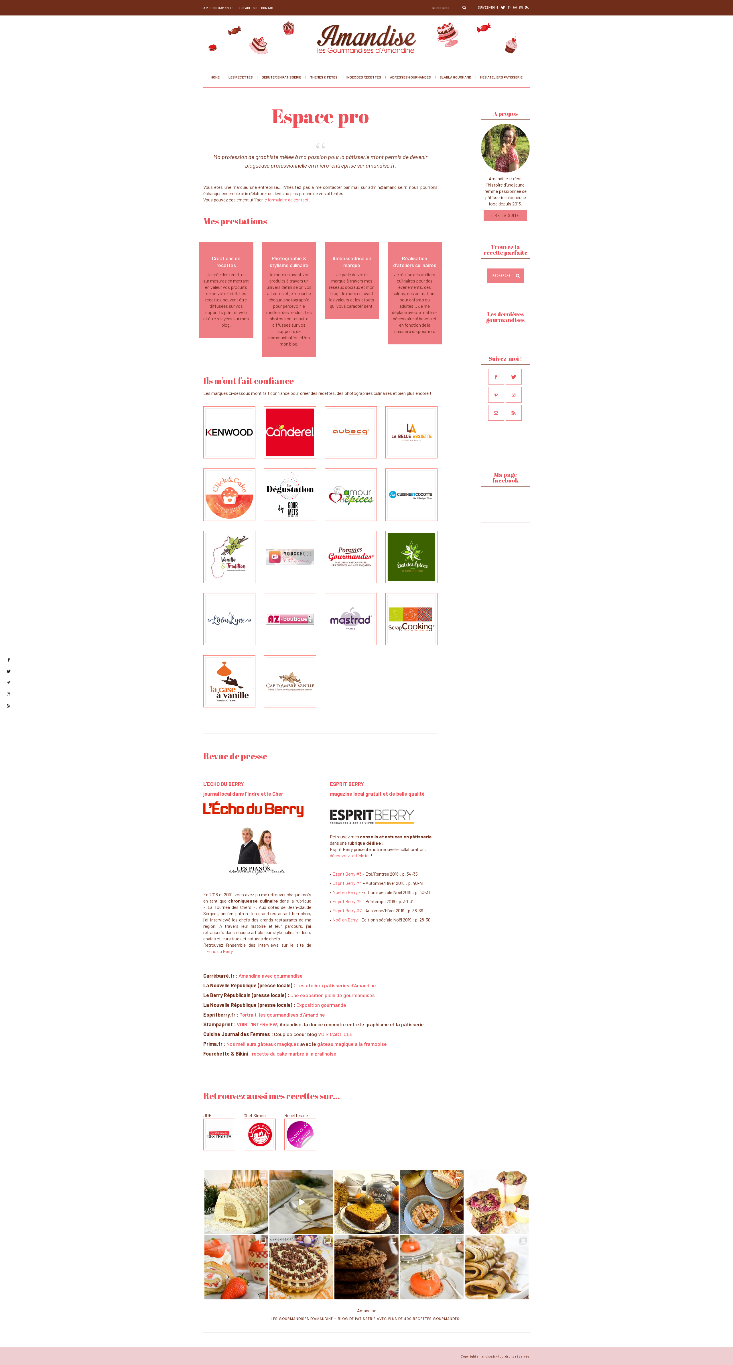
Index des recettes (363, 77)
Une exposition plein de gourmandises (332, 995)
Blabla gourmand (455, 77)
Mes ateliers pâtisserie (501, 77)
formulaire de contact (288, 199)
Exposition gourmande (321, 1005)
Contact (268, 8)
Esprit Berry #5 (347, 901)
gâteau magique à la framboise (352, 1044)
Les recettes (240, 77)
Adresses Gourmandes (410, 77)
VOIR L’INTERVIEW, (258, 1024)
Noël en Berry (345, 892)
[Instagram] (261, 1226)
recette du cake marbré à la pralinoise (294, 1053)
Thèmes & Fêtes (324, 77)
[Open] (236, 1202)
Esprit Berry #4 (347, 883)
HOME (215, 77)
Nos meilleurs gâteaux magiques (262, 1044)
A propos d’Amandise (219, 8)
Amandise (366, 1310)
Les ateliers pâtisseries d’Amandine (336, 985)
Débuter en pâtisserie (281, 77)
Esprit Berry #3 (347, 873)
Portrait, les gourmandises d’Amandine (282, 1014)
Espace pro (248, 8)
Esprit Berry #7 (347, 910)
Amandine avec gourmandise (271, 975)
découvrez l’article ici (350, 855)
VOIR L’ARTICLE (335, 1034)
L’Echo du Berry (218, 951)
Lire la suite (505, 215)
